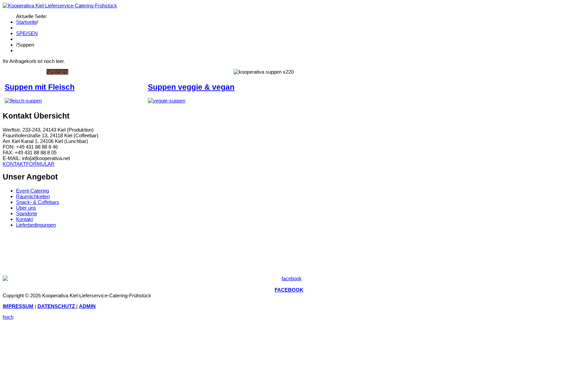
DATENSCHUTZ (56, 306)
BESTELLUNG (178, 72)
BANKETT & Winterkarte (129, 72)
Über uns (26, 208)
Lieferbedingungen (36, 225)
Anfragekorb (214, 72)
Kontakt (24, 219)
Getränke (82, 72)
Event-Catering (32, 191)
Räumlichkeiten (33, 196)
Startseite (26, 22)
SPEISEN (27, 33)
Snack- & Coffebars (37, 202)
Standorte (26, 213)
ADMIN (87, 306)
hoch (8, 317)
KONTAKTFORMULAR (29, 164)
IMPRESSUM (18, 306)
